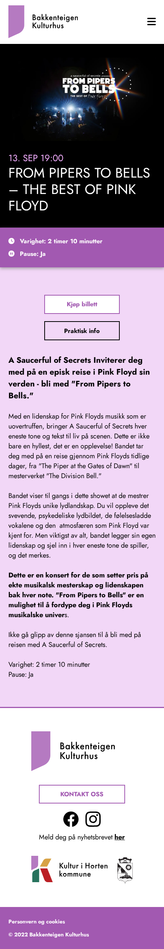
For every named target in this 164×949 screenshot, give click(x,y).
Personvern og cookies (36, 921)
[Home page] (43, 21)
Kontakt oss (81, 794)
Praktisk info (82, 331)
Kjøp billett (82, 304)
